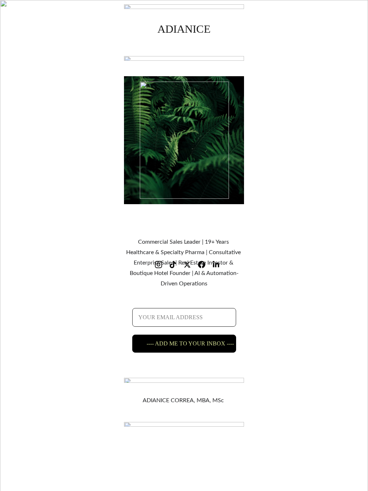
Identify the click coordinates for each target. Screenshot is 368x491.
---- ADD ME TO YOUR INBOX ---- (190, 343)
